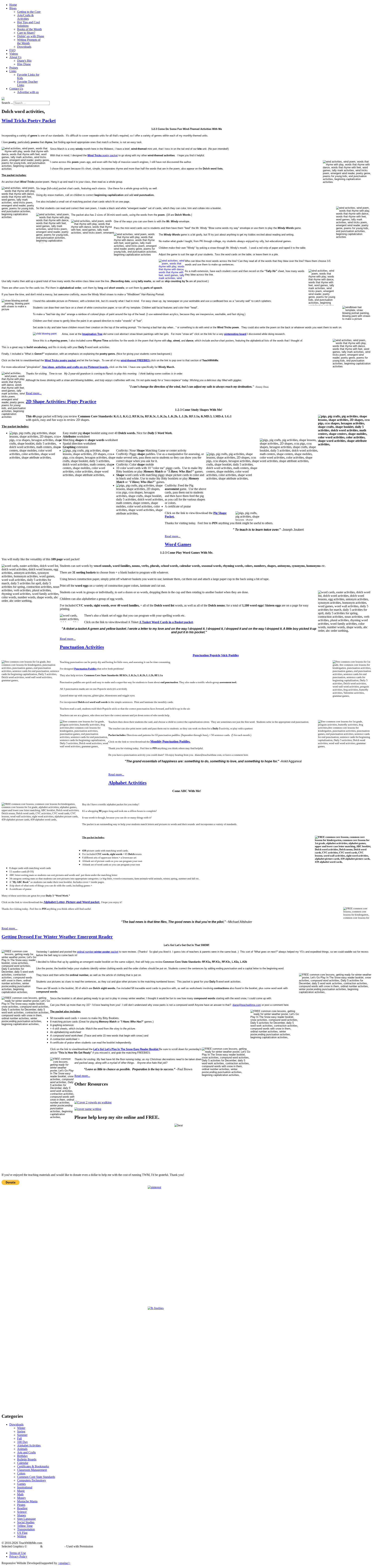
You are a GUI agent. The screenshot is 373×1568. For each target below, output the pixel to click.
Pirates (21, 1504)
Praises (13, 67)
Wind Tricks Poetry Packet (29, 120)
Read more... (34, 393)
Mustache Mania (27, 1501)
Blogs (13, 8)
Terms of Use (17, 1553)
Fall (19, 1438)
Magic (21, 1490)
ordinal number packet (97, 951)
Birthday (22, 1456)
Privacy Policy (18, 1556)
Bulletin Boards (26, 1459)
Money (21, 1497)
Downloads (24, 46)
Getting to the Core (29, 11)
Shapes (21, 1515)
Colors (21, 1473)
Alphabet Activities (127, 782)
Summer (22, 1435)
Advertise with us (28, 92)
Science (22, 1511)
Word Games (178, 544)
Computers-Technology (31, 1480)
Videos (13, 53)
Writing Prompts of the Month (28, 41)
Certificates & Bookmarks (33, 1466)
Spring (21, 1431)
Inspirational (24, 1487)
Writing (21, 1536)
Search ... (7, 102)
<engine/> (64, 1563)
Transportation (26, 1529)
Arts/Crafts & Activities (25, 17)
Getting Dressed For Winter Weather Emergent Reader (57, 936)
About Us (15, 57)
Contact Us (16, 88)
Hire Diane (24, 64)
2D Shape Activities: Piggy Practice (61, 401)
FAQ (12, 50)
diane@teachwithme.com (247, 1004)
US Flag (22, 1532)
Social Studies (25, 1522)
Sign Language (26, 1518)
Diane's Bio (24, 60)
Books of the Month (29, 29)
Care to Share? (26, 32)
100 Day (22, 1442)
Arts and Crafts (26, 1452)
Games (21, 1483)
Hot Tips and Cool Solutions (28, 24)
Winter (21, 1428)
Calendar (22, 1463)
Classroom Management (32, 1470)
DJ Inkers (33, 1546)
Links (12, 71)
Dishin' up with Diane (30, 36)
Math (20, 1494)
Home (13, 4)
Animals (22, 1449)
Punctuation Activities (82, 647)
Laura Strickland (53, 1546)
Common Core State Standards (36, 1477)
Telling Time (25, 1525)
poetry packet (102, 155)
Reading (22, 1508)
